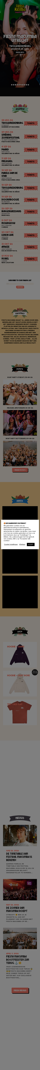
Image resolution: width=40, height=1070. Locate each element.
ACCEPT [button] (30, 544)
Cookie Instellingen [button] (11, 544)
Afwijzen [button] (22, 544)
